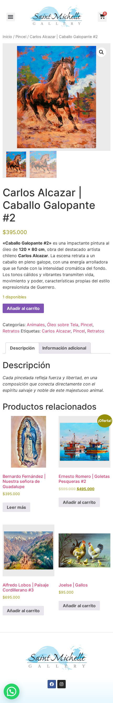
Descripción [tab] (22, 348)
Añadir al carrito (23, 308)
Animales (36, 324)
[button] (10, 17)
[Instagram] (61, 684)
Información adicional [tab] (64, 348)
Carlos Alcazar (56, 331)
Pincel (21, 36)
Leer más (16, 507)
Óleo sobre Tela (62, 324)
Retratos (11, 331)
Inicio (7, 36)
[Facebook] (52, 684)
